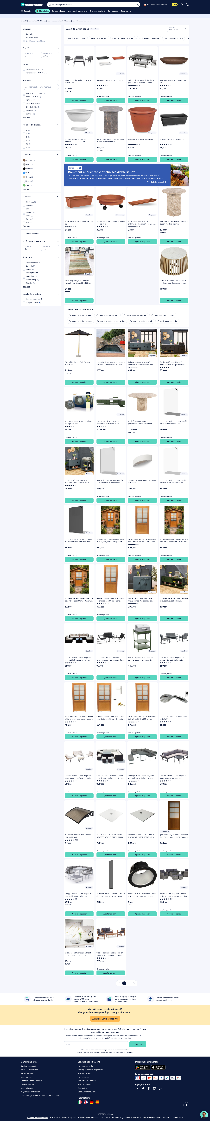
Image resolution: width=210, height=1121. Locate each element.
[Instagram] (155, 1089)
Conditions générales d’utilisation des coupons (40, 1095)
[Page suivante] (134, 983)
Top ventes (82, 1088)
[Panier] (187, 4)
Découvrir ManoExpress (87, 1092)
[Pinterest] (149, 1089)
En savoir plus (128, 1052)
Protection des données (88, 1117)
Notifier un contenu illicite (31, 1081)
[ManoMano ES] (97, 1102)
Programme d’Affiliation (30, 1092)
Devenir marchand (28, 1084)
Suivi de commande (29, 1066)
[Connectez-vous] (182, 4)
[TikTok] (161, 1089)
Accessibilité (177, 1117)
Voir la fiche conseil (155, 182)
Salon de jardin (70, 21)
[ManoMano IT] (80, 1102)
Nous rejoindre (27, 1088)
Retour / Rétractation (29, 1070)
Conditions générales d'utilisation (126, 1117)
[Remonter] (186, 1105)
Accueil (23, 21)
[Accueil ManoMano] (32, 4)
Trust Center (105, 1117)
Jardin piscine (32, 21)
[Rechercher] (50, 4)
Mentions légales (69, 1117)
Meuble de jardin (58, 21)
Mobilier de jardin (44, 21)
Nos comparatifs (84, 1073)
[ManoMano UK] (86, 1102)
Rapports (167, 1117)
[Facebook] (143, 1089)
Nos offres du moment (87, 1081)
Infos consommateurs (152, 1117)
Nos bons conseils (85, 1066)
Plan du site (55, 1117)
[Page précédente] (119, 983)
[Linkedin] (137, 1089)
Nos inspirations (84, 1084)
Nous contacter (27, 1077)
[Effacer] (137, 4)
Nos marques (83, 1077)
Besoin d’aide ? (27, 1073)
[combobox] (177, 29)
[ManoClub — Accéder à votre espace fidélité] (175, 4)
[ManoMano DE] (92, 1102)
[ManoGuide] (204, 1115)
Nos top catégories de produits (90, 1070)
